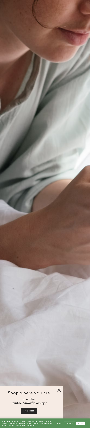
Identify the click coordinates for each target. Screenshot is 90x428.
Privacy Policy (30, 425)
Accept (80, 423)
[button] (59, 390)
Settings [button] (59, 423)
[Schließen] (87, 423)
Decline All (69, 423)
